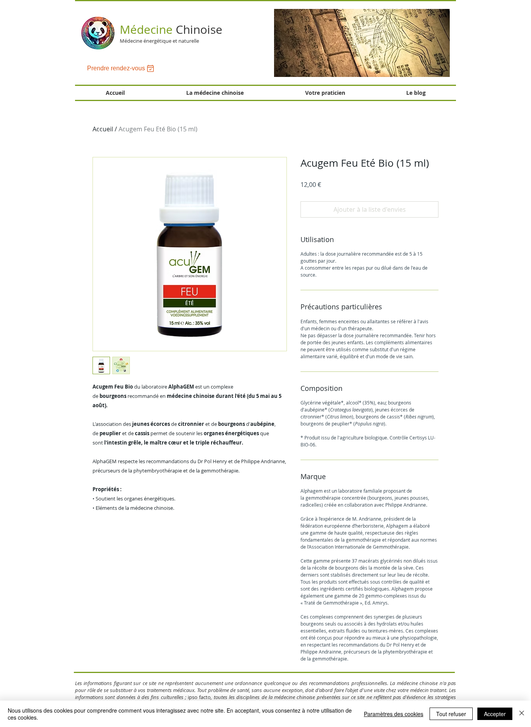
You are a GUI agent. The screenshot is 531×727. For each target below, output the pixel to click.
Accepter (495, 714)
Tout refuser (451, 714)
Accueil (103, 129)
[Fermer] (521, 714)
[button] (362, 43)
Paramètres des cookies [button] (393, 714)
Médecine (171, 29)
